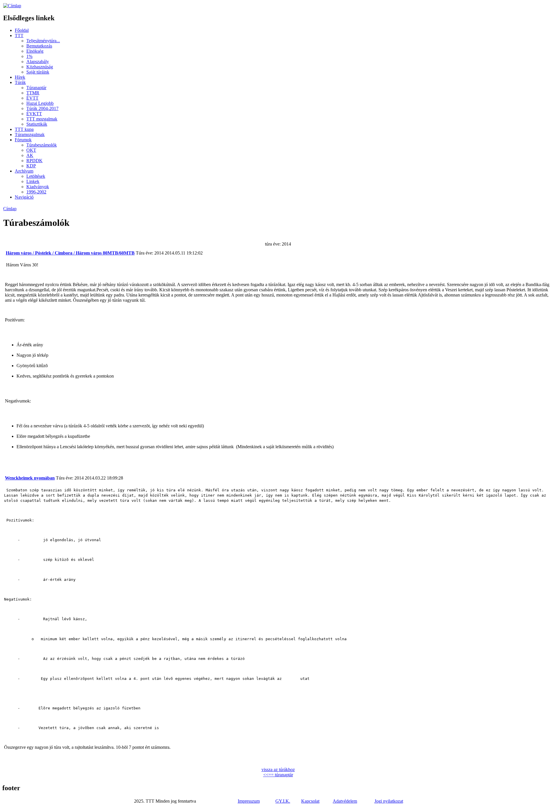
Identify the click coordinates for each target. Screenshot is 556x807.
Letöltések (35, 176)
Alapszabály (37, 61)
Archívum (24, 171)
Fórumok (23, 139)
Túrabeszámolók (41, 144)
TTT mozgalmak (41, 118)
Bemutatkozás (39, 45)
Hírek (20, 77)
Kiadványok (37, 186)
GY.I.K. (282, 801)
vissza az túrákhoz (278, 769)
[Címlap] (12, 5)
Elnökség (34, 51)
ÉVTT (32, 98)
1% (29, 56)
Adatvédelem (345, 801)
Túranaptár (36, 87)
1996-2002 (36, 191)
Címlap (10, 208)
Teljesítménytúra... (43, 40)
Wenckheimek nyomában (30, 477)
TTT (19, 35)
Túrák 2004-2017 (42, 108)
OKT (31, 150)
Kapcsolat (310, 801)
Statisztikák (36, 124)
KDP (31, 165)
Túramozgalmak (30, 134)
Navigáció (24, 197)
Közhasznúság (39, 66)
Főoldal (22, 30)
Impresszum (249, 801)
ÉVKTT (34, 113)
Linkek (32, 181)
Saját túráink (37, 71)
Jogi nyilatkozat (388, 801)
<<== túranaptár (278, 774)
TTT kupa (24, 129)
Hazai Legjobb (40, 103)
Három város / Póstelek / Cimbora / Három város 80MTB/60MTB (70, 252)
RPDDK (34, 160)
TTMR (32, 92)
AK (29, 155)
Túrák (20, 82)
